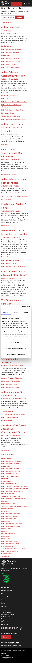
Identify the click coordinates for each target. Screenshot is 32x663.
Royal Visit (4, 96)
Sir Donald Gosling (7, 411)
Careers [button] (3, 606)
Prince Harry (5, 225)
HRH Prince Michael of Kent (10, 417)
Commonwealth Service (8, 174)
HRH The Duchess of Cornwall (10, 61)
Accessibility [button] (5, 597)
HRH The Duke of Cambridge (10, 52)
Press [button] (3, 603)
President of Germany (15, 378)
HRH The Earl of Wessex (9, 263)
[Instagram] (9, 628)
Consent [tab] (5, 312)
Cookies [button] (3, 653)
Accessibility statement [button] (7, 659)
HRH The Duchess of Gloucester (11, 523)
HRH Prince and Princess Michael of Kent (14, 102)
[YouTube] (13, 628)
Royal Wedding (6, 46)
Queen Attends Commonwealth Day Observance (11, 153)
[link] (14, 642)
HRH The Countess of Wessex (10, 526)
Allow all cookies (16, 342)
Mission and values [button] (7, 590)
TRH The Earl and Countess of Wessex (13, 414)
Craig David (5, 450)
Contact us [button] (4, 600)
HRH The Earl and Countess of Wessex (13, 119)
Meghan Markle (6, 528)
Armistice (4, 378)
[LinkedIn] (17, 628)
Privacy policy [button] (5, 655)
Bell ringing (4, 144)
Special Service (13, 96)
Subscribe (6, 637)
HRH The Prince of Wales (9, 64)
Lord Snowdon (21, 266)
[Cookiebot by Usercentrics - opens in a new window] (22, 307)
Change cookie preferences (14, 348)
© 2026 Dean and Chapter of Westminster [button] (13, 650)
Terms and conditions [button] (7, 657)
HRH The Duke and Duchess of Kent (12, 110)
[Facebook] (2, 628)
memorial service (6, 420)
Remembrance (5, 381)
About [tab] (26, 312)
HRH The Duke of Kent (8, 266)
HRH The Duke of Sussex (9, 384)
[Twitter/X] (6, 628)
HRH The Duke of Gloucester (10, 260)
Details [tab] (16, 312)
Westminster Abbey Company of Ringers (14, 196)
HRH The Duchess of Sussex (10, 387)
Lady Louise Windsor (7, 113)
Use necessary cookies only (16, 354)
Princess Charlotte (7, 199)
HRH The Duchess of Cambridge (11, 49)
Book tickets (16, 4)
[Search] (24, 4)
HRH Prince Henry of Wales (10, 67)
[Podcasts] (20, 628)
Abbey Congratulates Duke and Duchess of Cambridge (12, 127)
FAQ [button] (2, 593)
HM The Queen (6, 55)
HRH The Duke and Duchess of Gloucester (14, 488)
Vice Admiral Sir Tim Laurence (10, 116)
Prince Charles (15, 381)
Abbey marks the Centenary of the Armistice (10, 359)
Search (19, 17)
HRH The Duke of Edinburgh (10, 58)
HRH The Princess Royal (8, 99)
